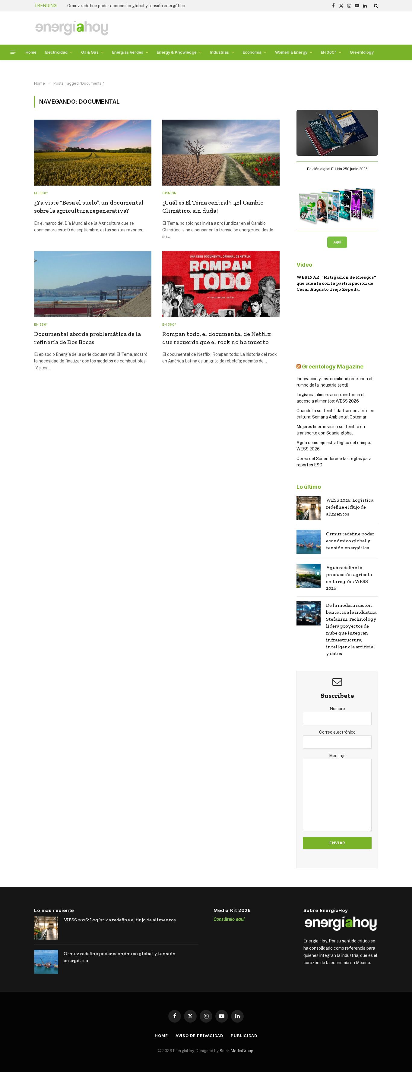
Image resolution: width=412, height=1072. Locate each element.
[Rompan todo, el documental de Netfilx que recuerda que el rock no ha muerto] (221, 284)
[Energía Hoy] (71, 28)
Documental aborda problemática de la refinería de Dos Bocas (87, 338)
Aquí (337, 242)
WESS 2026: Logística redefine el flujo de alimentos (349, 507)
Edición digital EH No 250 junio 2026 (337, 169)
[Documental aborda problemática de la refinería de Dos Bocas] (92, 284)
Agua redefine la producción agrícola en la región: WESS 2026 (349, 578)
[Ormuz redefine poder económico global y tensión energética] (308, 542)
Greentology (362, 52)
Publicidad (244, 1035)
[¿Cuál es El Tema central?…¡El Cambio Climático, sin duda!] (221, 153)
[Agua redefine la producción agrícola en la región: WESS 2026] (308, 576)
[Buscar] (375, 5)
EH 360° (328, 52)
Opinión (169, 193)
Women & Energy (291, 52)
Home (31, 52)
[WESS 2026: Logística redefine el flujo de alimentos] (308, 508)
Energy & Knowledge (177, 52)
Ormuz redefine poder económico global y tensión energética (126, 5)
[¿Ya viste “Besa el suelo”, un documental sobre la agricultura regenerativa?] (92, 153)
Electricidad (56, 52)
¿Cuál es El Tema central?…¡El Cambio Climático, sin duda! (213, 206)
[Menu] (13, 52)
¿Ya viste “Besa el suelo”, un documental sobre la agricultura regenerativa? (89, 206)
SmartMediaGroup (236, 1050)
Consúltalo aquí (229, 919)
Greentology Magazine (332, 366)
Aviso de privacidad (199, 1035)
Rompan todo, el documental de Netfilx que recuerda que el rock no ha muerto (216, 338)
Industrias (219, 52)
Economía (252, 52)
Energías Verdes (127, 52)
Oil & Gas (89, 52)
